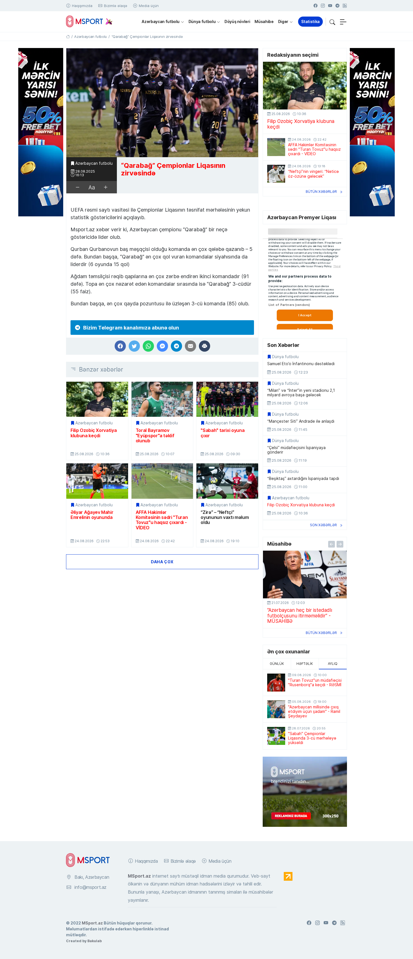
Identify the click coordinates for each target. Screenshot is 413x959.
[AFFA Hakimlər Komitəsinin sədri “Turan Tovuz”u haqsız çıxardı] (162, 480)
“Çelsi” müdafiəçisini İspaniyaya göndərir (296, 449)
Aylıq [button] (332, 663)
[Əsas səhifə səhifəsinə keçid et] (68, 36)
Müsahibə (264, 21)
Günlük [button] (277, 663)
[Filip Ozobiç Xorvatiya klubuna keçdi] (97, 399)
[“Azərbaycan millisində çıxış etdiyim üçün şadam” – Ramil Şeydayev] (276, 709)
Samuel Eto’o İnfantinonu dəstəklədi (301, 363)
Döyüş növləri (237, 21)
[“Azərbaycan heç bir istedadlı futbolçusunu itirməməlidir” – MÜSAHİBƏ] (305, 574)
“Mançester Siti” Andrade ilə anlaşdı (300, 421)
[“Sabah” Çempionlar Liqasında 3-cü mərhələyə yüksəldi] (276, 736)
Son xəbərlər (323, 525)
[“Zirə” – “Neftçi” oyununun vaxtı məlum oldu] (227, 480)
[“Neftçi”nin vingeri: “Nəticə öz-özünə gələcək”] (276, 174)
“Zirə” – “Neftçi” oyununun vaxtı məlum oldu (225, 517)
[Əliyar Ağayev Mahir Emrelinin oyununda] (97, 480)
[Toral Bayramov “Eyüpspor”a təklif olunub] (162, 399)
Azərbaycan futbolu (161, 21)
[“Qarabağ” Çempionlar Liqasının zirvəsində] (162, 102)
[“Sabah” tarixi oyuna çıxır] (227, 399)
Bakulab (94, 940)
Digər (283, 21)
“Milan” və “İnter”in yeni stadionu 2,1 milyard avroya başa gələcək (301, 392)
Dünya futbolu (202, 21)
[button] (332, 22)
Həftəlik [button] (304, 663)
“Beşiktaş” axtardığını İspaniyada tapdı (303, 478)
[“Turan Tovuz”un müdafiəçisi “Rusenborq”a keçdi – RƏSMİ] (276, 683)
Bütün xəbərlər (321, 191)
